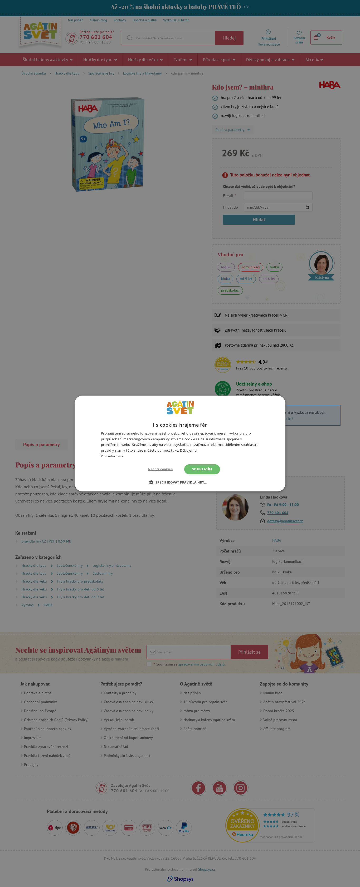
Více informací (112, 456)
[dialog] (180, 443)
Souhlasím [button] (202, 469)
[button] (180, 482)
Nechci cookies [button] (160, 469)
